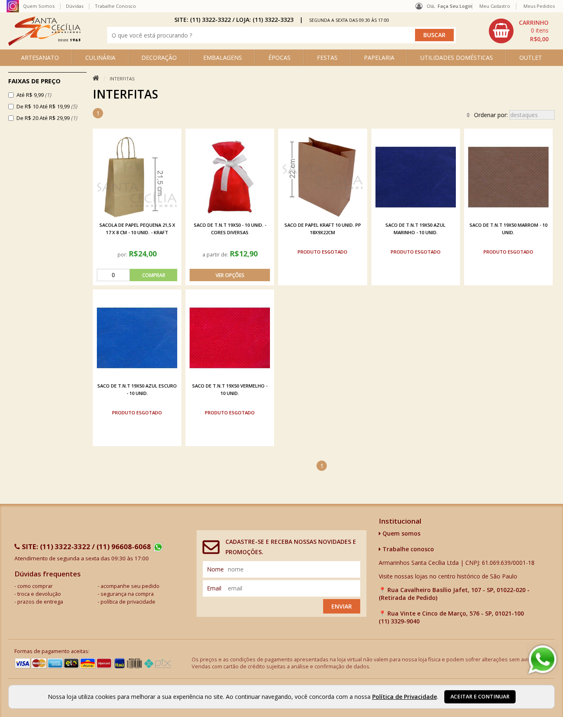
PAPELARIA (379, 57)
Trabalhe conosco (407, 549)
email (214, 588)
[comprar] (137, 275)
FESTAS (327, 57)
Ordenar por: (491, 115)
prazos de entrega (40, 601)
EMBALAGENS (222, 57)
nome (215, 569)
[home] (44, 43)
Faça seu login (455, 6)
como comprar (35, 586)
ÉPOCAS (279, 57)
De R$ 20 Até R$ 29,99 (46, 118)
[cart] (520, 30)
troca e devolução (39, 593)
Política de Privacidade (404, 697)
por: (123, 254)
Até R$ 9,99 (33, 95)
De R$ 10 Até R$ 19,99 (46, 106)
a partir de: (216, 254)
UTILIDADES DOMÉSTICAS (456, 57)
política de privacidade (128, 601)
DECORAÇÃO (159, 57)
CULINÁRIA (100, 57)
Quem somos (400, 533)
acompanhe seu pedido (130, 586)
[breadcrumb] (96, 78)
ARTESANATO (40, 57)
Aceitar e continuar (479, 696)
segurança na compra (127, 593)
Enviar (341, 606)
